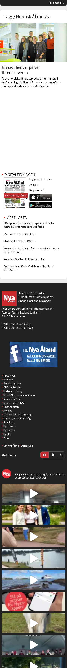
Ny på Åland (10, 426)
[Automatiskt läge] (44, 455)
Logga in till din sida (40, 179)
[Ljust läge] (53, 455)
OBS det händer (12, 387)
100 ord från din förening (17, 414)
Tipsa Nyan (9, 375)
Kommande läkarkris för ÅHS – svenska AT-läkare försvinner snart (31, 250)
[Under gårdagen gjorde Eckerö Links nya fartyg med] (33, 580)
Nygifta (7, 434)
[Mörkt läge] (61, 455)
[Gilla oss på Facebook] (33, 354)
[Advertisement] (33, 129)
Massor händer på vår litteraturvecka (21, 70)
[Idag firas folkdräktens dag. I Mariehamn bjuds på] (33, 645)
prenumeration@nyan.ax (37, 308)
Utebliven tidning (12, 391)
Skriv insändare (12, 383)
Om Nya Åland (11, 446)
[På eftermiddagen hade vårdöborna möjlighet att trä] (33, 515)
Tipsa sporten (11, 407)
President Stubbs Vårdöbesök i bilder (25, 259)
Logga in (58, 3)
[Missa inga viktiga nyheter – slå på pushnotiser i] (33, 602)
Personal (8, 379)
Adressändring (11, 399)
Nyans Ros (9, 430)
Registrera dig (37, 190)
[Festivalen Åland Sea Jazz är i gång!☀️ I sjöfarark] (33, 494)
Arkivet (33, 185)
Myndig (7, 411)
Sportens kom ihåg (13, 403)
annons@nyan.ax (40, 300)
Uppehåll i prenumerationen (19, 395)
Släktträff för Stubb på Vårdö (19, 241)
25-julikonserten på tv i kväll (19, 234)
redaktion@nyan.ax (41, 297)
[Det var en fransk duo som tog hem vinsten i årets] (33, 558)
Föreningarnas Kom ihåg (17, 418)
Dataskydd (27, 446)
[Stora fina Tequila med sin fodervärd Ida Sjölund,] (33, 623)
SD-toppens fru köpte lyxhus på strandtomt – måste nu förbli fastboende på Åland (29, 225)
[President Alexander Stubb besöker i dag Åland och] (33, 537)
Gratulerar (9, 422)
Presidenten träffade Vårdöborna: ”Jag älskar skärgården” (29, 268)
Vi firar (6, 438)
